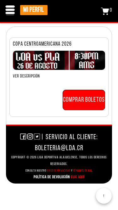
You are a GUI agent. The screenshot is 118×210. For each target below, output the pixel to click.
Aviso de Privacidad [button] (58, 170)
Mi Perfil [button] (33, 10)
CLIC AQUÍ (77, 177)
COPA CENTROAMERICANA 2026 (42, 44)
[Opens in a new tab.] (23, 137)
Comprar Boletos (84, 99)
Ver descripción (26, 76)
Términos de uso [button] (82, 170)
